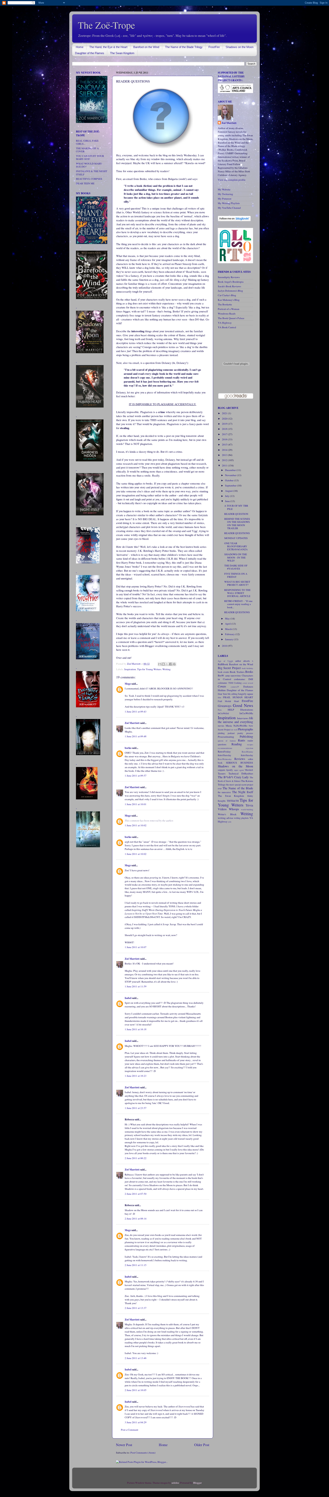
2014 (225, 450)
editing (234, 693)
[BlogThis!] (163, 664)
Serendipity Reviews (229, 277)
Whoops (234, 809)
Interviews (242, 718)
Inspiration (130, 669)
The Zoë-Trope (106, 24)
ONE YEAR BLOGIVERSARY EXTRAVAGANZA (236, 546)
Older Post (201, 1444)
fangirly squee (245, 694)
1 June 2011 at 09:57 (135, 775)
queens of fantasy (227, 740)
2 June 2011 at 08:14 (135, 1218)
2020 (225, 418)
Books (249, 672)
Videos (222, 809)
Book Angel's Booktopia (231, 281)
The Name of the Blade (238, 788)
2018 (225, 429)
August (229, 491)
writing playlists (241, 817)
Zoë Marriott (132, 723)
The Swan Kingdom (122, 53)
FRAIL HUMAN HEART (238, 697)
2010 (225, 645)
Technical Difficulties (240, 773)
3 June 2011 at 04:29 (135, 1422)
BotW (221, 675)
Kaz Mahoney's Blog (229, 300)
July (227, 496)
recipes (250, 744)
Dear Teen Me (224, 693)
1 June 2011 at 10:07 (135, 947)
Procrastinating (226, 736)
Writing (166, 669)
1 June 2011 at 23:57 (135, 1108)
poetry (240, 733)
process (249, 733)
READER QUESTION (236, 514)
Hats (220, 709)
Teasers (221, 773)
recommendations (225, 748)
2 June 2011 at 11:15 (135, 1265)
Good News (243, 705)
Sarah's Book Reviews (229, 286)
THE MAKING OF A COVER (87, 150)
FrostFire (214, 47)
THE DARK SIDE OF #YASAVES (236, 567)
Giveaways (224, 706)
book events (223, 671)
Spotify (229, 769)
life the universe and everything (235, 720)
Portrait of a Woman (228, 309)
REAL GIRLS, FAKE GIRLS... (87, 142)
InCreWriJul (223, 713)
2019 (225, 423)
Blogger (197, 1482)
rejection (249, 748)
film (219, 697)
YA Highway (225, 322)
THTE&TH (233, 800)
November (231, 475)
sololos (175, 1482)
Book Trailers (237, 672)
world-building (247, 809)
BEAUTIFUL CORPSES (89, 179)
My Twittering (225, 194)
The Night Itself (242, 792)
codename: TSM (225, 682)
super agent (239, 770)
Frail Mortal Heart (228, 701)
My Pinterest (224, 198)
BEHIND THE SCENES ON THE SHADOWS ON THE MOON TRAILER (237, 523)
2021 (225, 413)
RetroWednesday (225, 759)
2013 (225, 455)
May (227, 618)
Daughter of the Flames (89, 53)
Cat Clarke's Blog (227, 295)
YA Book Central (227, 327)
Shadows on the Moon (239, 47)
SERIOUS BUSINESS (239, 762)
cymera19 (235, 686)
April (228, 623)
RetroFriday (224, 751)
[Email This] (160, 664)
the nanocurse (224, 792)
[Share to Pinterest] (174, 664)
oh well (234, 729)
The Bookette (225, 304)
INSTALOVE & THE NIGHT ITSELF (91, 172)
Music (229, 725)
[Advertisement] (87, 911)
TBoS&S (249, 769)
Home (79, 47)
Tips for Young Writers (149, 669)
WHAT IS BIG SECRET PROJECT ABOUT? (237, 583)
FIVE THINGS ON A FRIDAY (235, 575)
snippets (221, 769)
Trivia (249, 805)
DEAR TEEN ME (85, 183)
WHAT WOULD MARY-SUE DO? (89, 165)
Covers (222, 686)
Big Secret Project (229, 668)
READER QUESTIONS (237, 533)
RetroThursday (224, 755)
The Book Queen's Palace (231, 318)
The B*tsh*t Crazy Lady (233, 777)
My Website (224, 189)
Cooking (238, 682)
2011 (225, 465)
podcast (231, 733)
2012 (225, 460)
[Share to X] (167, 664)
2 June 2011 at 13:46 (135, 1358)
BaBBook (223, 664)
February (230, 634)
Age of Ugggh (225, 661)
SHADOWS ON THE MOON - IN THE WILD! (235, 557)
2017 (225, 434)
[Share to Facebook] (170, 664)
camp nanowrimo (233, 675)
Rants (241, 740)
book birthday (247, 668)
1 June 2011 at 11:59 (135, 986)
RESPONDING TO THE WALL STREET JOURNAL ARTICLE (237, 593)
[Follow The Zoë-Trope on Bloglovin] (234, 220)
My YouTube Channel (229, 207)
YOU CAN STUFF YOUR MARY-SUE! (90, 157)
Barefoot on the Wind (146, 47)
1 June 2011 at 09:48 (135, 736)
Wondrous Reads (227, 313)
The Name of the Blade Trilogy (184, 47)
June (227, 501)
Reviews (239, 759)
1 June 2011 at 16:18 (135, 1029)
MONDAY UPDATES (236, 538)
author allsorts (242, 660)
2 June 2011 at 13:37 (135, 1308)
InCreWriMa (246, 713)
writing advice (225, 818)
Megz (128, 684)
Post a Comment (129, 1429)
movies (221, 725)
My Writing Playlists (229, 203)
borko (128, 748)
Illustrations (246, 709)
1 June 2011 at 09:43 (135, 711)
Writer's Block (227, 814)
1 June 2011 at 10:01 (135, 804)
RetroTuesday (247, 755)
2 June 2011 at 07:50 (135, 1193)
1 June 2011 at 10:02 (135, 825)
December (230, 470)
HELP (231, 709)
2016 (225, 439)
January (229, 639)
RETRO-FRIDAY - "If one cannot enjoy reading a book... (238, 604)
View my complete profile (231, 179)
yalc (230, 821)
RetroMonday (247, 751)
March (228, 629)
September (231, 485)
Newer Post (124, 1444)
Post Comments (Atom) (143, 1452)
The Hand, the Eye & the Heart (108, 47)
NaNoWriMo (240, 725)
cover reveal (248, 683)
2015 (225, 444)
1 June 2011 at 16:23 (135, 1075)
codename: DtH (243, 679)
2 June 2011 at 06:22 (135, 1158)
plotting (221, 733)
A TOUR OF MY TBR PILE (236, 507)
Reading (237, 744)
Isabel (128, 998)
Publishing (246, 736)
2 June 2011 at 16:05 (135, 1390)
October (229, 480)
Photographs (245, 729)
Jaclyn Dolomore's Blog (230, 290)
